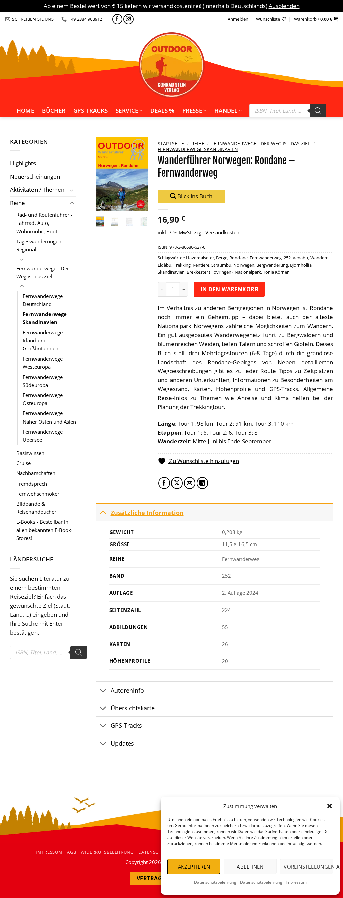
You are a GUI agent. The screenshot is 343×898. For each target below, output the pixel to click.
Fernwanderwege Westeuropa (43, 362)
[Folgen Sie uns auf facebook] (117, 19)
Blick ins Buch (194, 196)
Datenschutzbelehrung (215, 882)
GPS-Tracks (90, 110)
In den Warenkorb (230, 289)
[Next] (138, 174)
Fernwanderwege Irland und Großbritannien (43, 340)
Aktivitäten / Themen (37, 189)
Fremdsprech (31, 483)
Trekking (182, 265)
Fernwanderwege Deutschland (43, 300)
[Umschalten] (72, 190)
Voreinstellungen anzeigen (308, 866)
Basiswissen (30, 453)
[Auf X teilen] (177, 483)
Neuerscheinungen (35, 176)
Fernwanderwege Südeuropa (43, 381)
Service (127, 110)
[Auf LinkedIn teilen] (202, 483)
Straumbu (221, 265)
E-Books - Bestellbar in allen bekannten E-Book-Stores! (44, 529)
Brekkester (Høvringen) (210, 272)
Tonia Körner (276, 272)
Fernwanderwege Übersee (43, 435)
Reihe (17, 203)
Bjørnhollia (301, 265)
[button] (329, 806)
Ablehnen (250, 866)
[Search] (318, 110)
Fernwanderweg (266, 258)
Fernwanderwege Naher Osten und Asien (49, 417)
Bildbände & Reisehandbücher (36, 507)
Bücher (53, 110)
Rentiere (201, 265)
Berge (221, 258)
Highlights (23, 163)
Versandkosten (222, 232)
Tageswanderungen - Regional (40, 245)
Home (25, 110)
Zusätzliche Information (147, 512)
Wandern (319, 258)
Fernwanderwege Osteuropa (43, 399)
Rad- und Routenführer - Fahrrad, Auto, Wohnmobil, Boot (44, 222)
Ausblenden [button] (284, 6)
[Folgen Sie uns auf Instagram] (128, 19)
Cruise (23, 463)
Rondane (238, 258)
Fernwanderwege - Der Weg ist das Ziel (42, 272)
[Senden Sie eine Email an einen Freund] (190, 483)
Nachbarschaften (35, 473)
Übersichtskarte (133, 708)
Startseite (171, 143)
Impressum (296, 882)
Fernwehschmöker (37, 493)
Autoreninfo (127, 690)
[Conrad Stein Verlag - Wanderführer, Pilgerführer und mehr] (171, 65)
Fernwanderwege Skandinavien (45, 318)
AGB (71, 852)
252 (287, 258)
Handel (225, 110)
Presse (192, 110)
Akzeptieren (194, 866)
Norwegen (243, 265)
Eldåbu (165, 265)
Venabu (300, 258)
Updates (122, 743)
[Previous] (105, 174)
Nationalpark (248, 272)
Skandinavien (171, 272)
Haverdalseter (200, 258)
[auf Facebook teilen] (164, 483)
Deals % (162, 110)
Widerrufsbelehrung (107, 852)
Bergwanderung (272, 265)
